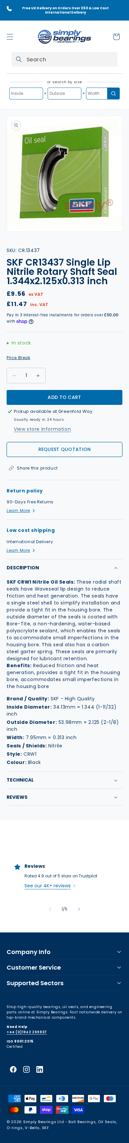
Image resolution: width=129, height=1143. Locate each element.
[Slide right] (79, 909)
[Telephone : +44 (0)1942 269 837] (9, 8)
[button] (10, 37)
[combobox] (64, 59)
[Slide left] (50, 909)
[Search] (19, 59)
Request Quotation (64, 449)
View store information (42, 429)
